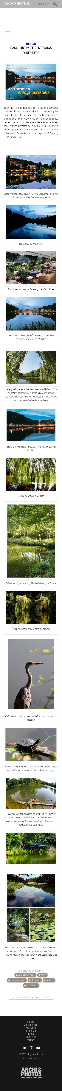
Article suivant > (42, 997)
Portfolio (31, 1037)
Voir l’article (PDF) (14, 136)
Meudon (35, 980)
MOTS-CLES (28, 11)
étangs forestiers (26, 975)
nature (50, 980)
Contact (31, 1040)
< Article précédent (20, 997)
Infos (31, 1034)
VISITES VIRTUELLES (10, 11)
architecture (31, 1025)
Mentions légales (31, 1058)
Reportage (30, 43)
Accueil (31, 1022)
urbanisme (32, 985)
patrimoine (31, 1028)
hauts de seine (18, 980)
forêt (43, 975)
